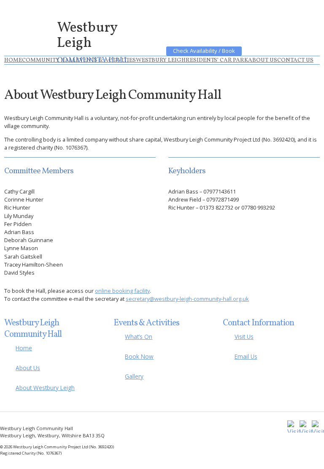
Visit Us (244, 337)
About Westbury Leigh (45, 388)
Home (13, 60)
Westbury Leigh (161, 60)
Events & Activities (106, 60)
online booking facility (122, 290)
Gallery (134, 376)
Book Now (139, 356)
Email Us (246, 356)
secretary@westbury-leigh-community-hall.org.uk (187, 299)
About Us (262, 60)
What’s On (138, 337)
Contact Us (295, 60)
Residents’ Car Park (217, 60)
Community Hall (49, 60)
